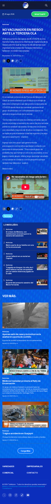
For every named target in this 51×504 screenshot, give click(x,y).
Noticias (5, 24)
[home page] (25, 5)
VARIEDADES (8, 466)
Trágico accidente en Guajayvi (17, 433)
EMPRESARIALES (35, 466)
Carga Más (25, 451)
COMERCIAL (8, 473)
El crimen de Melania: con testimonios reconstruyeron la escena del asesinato (18, 234)
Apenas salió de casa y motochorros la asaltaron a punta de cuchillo (21, 335)
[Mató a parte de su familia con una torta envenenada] (42, 245)
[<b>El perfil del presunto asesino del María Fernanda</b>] (42, 282)
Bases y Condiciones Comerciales (14, 486)
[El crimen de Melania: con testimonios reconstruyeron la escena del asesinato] (42, 231)
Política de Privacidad (36, 486)
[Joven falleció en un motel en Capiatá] (42, 256)
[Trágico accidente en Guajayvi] (25, 414)
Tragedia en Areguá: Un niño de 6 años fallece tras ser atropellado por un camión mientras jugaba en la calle (20, 270)
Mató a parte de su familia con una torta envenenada (20, 246)
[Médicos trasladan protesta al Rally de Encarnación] (25, 362)
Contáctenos (7, 488)
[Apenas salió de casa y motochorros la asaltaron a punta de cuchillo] (25, 315)
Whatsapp (40, 14)
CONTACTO (32, 473)
